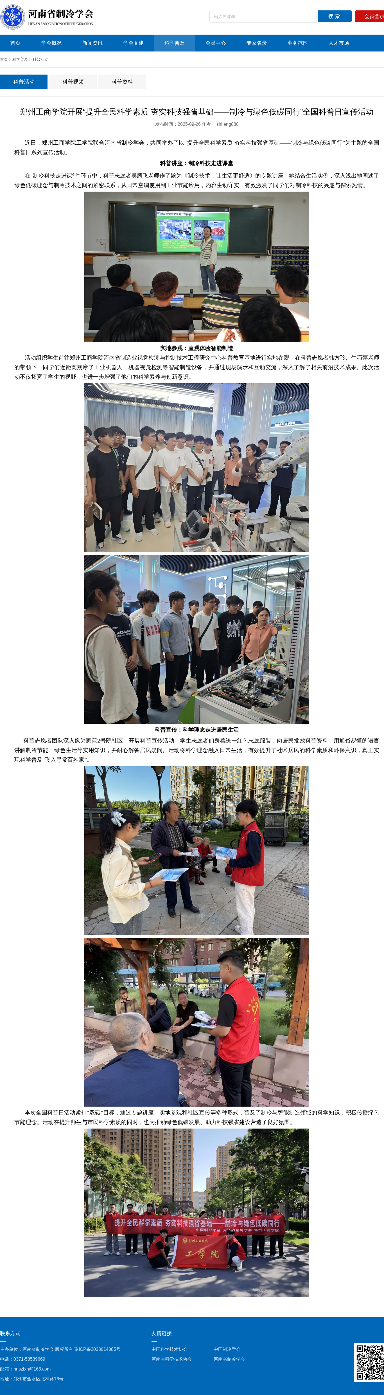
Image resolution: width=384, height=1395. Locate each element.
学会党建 (133, 43)
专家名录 (257, 43)
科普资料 (122, 82)
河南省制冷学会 (229, 1359)
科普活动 (40, 59)
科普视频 (73, 82)
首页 (15, 43)
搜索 (334, 16)
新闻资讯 (92, 43)
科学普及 (174, 43)
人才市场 (339, 43)
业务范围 (298, 43)
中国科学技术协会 (170, 1349)
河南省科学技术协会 (172, 1359)
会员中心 (215, 43)
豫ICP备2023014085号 (97, 1349)
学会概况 (51, 43)
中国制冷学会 (227, 1349)
